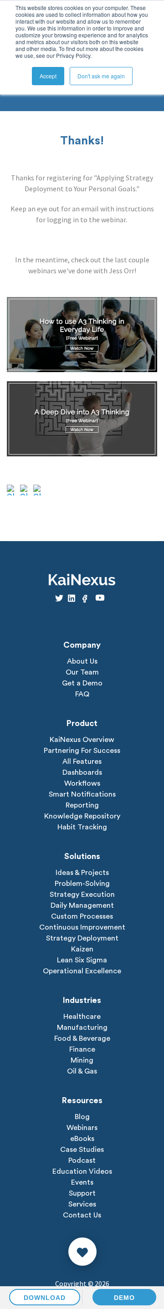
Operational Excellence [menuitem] (82, 971)
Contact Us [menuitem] (82, 1215)
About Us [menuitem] (82, 661)
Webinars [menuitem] (82, 1127)
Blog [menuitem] (82, 1116)
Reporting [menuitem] (82, 805)
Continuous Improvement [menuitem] (82, 927)
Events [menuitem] (82, 1182)
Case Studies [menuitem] (82, 1149)
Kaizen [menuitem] (82, 949)
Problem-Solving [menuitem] (82, 883)
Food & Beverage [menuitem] (82, 1038)
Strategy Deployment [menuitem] (82, 938)
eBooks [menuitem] (82, 1138)
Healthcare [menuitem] (82, 1016)
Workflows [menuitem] (82, 783)
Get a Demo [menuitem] (82, 683)
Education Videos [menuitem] (82, 1171)
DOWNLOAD (44, 1297)
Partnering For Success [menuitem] (82, 750)
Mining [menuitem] (82, 1060)
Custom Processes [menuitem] (82, 916)
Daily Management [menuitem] (82, 905)
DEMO (124, 1297)
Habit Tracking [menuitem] (82, 827)
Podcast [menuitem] (82, 1160)
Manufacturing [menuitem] (82, 1027)
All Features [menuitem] (82, 761)
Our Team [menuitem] (82, 672)
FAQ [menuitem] (82, 694)
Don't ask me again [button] (101, 76)
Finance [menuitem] (82, 1049)
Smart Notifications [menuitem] (82, 794)
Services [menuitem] (82, 1204)
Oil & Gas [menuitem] (82, 1071)
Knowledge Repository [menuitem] (82, 816)
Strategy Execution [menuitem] (82, 894)
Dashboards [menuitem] (82, 772)
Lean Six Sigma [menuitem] (82, 960)
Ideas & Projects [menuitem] (82, 872)
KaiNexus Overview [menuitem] (82, 739)
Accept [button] (48, 76)
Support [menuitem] (82, 1193)
